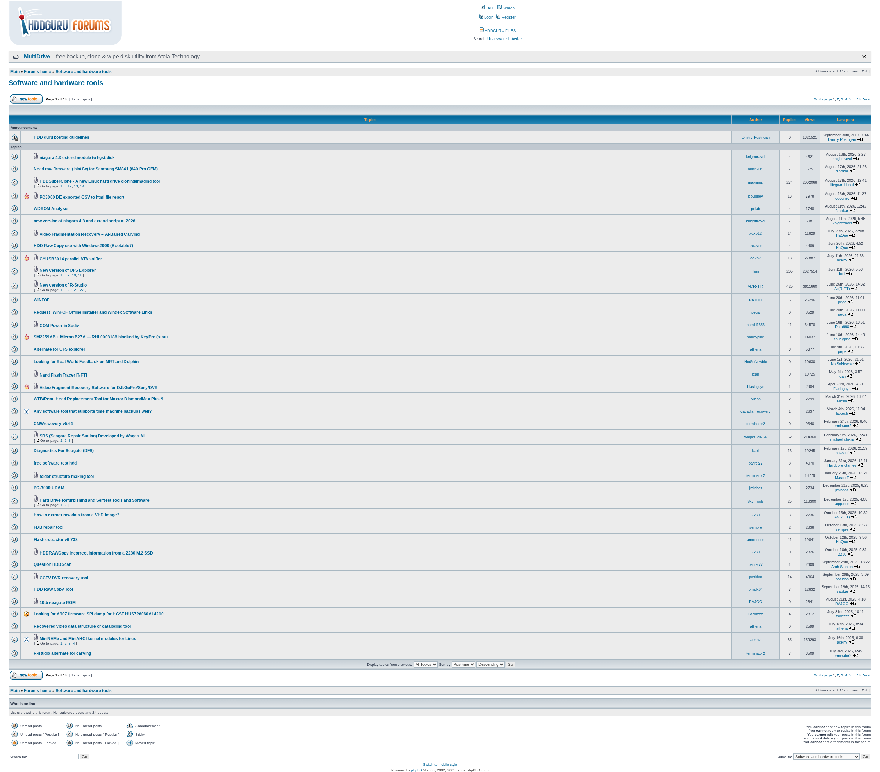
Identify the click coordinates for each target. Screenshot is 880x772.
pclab (755, 208)
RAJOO (755, 300)
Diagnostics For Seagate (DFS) (64, 450)
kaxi (755, 451)
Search (508, 8)
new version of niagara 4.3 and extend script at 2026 (84, 221)
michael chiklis (842, 439)
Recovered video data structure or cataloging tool (82, 626)
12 (70, 186)
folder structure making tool (67, 476)
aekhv (755, 258)
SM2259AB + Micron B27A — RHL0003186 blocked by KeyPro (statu (101, 337)
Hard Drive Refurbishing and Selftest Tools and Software (95, 500)
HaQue (842, 235)
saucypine (755, 337)
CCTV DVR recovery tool (64, 577)
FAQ (489, 8)
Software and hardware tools (84, 71)
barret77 (756, 463)
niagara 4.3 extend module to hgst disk (77, 157)
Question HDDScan (53, 564)
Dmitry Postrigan (756, 137)
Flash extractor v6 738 (56, 539)
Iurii (756, 271)
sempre (755, 527)
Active (517, 39)
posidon (755, 577)
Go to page (823, 99)
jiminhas (755, 488)
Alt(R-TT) (755, 286)
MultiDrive (37, 56)
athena (755, 349)
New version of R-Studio (63, 285)
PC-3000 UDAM (49, 487)
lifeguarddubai (842, 185)
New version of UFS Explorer (68, 270)
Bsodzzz (755, 614)
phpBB (416, 770)
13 (76, 186)
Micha (756, 399)
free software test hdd (55, 463)
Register (508, 17)
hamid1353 (756, 325)
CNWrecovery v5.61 (53, 423)
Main (15, 71)
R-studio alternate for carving (62, 653)
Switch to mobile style (440, 765)
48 (859, 99)
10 (74, 275)
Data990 (842, 327)
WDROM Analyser (51, 208)
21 (76, 290)
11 (80, 275)
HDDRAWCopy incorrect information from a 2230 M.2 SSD (96, 553)
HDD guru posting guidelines (61, 137)
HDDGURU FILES (500, 31)
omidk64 (756, 589)
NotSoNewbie (755, 362)
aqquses (842, 504)
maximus (755, 182)
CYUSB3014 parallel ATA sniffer (71, 259)
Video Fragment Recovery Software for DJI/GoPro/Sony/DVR (99, 387)
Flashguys (755, 386)
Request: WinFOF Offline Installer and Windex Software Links (93, 312)
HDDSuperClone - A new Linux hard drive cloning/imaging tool (100, 181)
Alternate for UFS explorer (59, 349)
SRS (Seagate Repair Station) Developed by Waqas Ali (92, 436)
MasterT (842, 477)
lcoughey (755, 196)
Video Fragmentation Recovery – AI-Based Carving (90, 234)
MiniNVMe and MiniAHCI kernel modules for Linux (88, 638)
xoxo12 (755, 233)
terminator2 (755, 424)
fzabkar (842, 171)
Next (866, 99)
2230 (755, 515)
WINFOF (42, 300)
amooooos (755, 540)
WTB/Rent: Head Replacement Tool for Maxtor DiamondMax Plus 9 (98, 398)
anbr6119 (755, 169)
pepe (842, 351)
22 (82, 290)
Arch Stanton (842, 566)
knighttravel (755, 157)
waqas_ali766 (755, 437)
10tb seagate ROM (58, 602)
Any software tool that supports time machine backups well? (93, 411)
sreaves (755, 246)
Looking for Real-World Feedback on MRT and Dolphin (86, 361)
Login (488, 17)
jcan (755, 374)
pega (842, 302)
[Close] (864, 57)
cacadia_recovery (755, 411)
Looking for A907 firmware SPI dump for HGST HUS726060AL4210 (99, 614)
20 (70, 290)
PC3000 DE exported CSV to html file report (82, 197)
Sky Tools (755, 501)
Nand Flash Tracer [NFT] (63, 375)
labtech (842, 413)
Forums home (37, 71)
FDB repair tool (48, 527)
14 (82, 186)
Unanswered (498, 39)
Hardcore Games (842, 465)
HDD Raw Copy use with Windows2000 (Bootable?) (83, 245)
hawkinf (842, 453)
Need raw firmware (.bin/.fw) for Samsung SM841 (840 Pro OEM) (96, 169)
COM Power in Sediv (59, 325)
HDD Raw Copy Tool (53, 589)
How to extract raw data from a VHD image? (76, 515)
